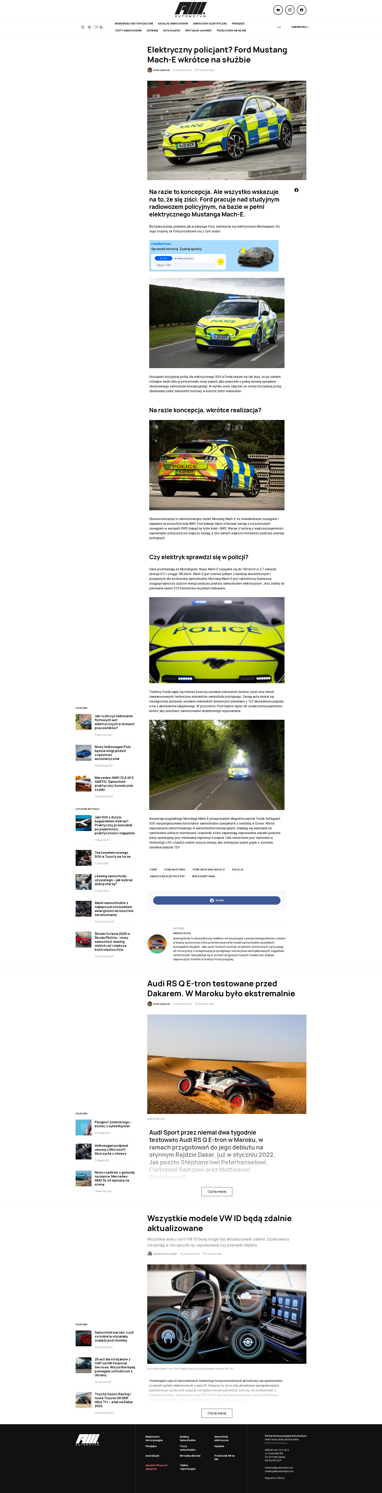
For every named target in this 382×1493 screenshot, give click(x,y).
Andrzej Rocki (182, 933)
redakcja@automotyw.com (279, 1471)
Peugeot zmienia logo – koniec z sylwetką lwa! (113, 1124)
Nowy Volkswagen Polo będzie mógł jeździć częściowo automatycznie (113, 753)
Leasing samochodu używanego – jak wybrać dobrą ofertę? (114, 880)
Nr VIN (163, 258)
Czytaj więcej (217, 1191)
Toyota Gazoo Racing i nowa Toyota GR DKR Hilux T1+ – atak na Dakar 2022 (114, 1400)
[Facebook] (301, 10)
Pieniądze (151, 1446)
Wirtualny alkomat (190, 1455)
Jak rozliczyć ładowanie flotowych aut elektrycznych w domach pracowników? (114, 722)
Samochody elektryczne (221, 1438)
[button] (83, 27)
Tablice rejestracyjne (188, 1467)
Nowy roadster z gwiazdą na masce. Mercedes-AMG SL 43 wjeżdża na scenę (114, 1178)
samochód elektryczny (167, 876)
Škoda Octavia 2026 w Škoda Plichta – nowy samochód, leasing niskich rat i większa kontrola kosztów (112, 941)
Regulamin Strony (275, 1478)
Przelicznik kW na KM (224, 1457)
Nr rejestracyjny (184, 258)
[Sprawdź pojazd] (220, 261)
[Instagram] (290, 10)
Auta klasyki (152, 1455)
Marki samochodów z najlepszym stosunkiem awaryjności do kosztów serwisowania (114, 909)
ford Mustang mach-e (209, 869)
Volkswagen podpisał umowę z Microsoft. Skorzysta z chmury (111, 1149)
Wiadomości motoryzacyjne (154, 1438)
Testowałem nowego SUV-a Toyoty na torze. (113, 854)
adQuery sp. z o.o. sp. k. (277, 1449)
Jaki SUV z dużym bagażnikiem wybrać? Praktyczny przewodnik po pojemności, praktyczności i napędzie (115, 825)
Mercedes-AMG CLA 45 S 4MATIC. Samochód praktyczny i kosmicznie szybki (114, 783)
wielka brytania (203, 876)
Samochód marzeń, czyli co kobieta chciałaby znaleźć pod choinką (114, 1336)
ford (153, 869)
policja (237, 869)
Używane (219, 1446)
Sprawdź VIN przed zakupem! (156, 1467)
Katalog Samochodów (188, 1438)
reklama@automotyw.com (279, 1467)
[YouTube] (278, 10)
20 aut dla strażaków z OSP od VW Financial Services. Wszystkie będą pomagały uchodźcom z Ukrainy (115, 1367)
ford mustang (174, 869)
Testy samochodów (187, 1448)
